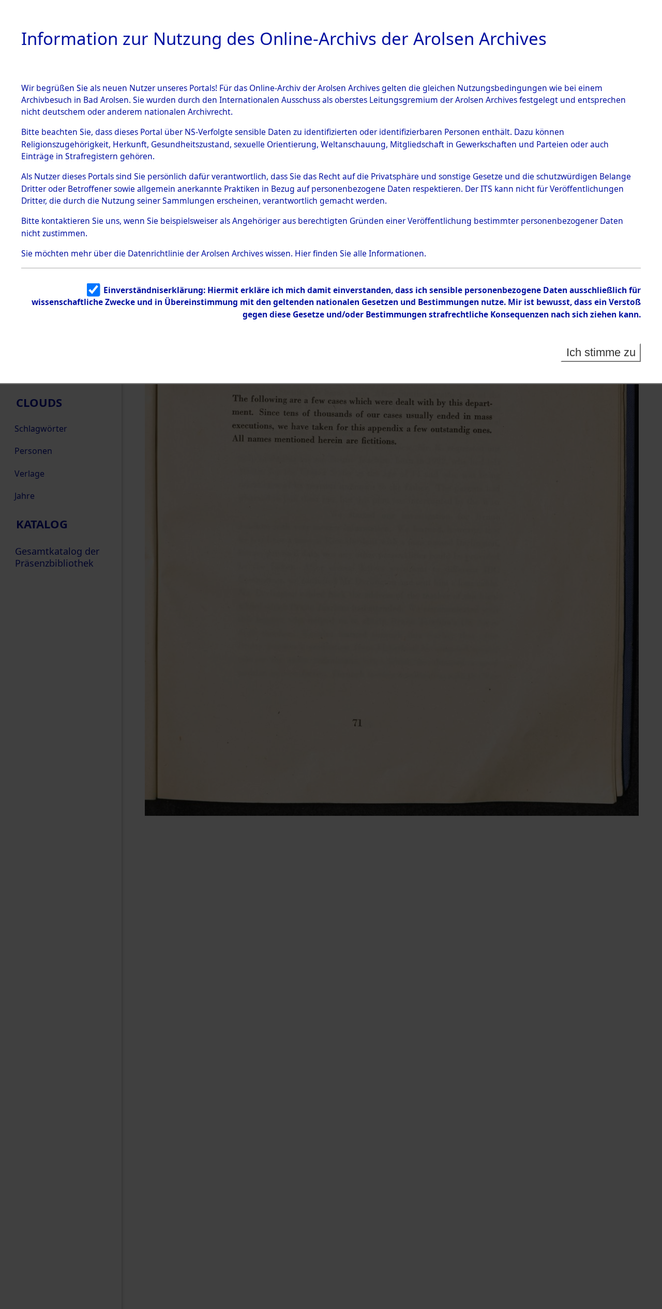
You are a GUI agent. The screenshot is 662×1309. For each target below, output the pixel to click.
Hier (303, 253)
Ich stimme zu (601, 352)
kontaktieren (65, 220)
